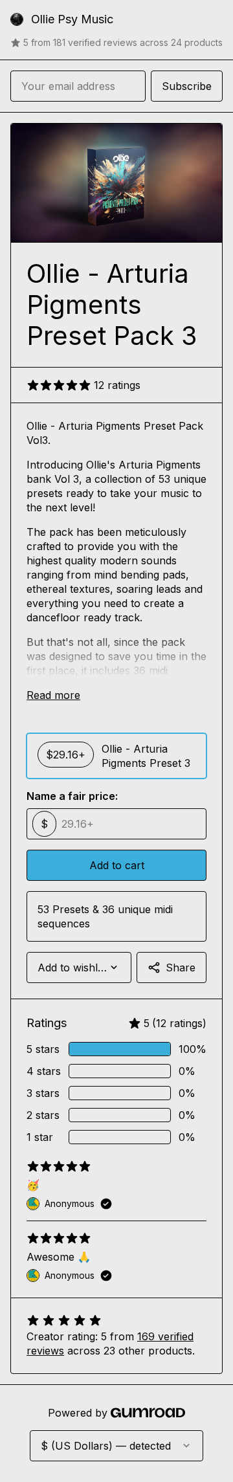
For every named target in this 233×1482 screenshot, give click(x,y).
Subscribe (187, 86)
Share (180, 967)
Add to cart (116, 865)
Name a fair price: (72, 796)
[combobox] (79, 967)
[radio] (116, 756)
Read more (53, 695)
